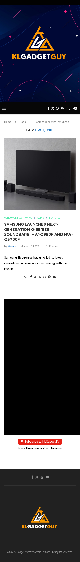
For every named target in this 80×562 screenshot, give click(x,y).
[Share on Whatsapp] (44, 276)
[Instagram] (57, 108)
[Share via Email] (54, 276)
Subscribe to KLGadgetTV (42, 441)
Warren (12, 246)
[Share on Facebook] (31, 276)
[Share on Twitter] (35, 276)
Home (7, 121)
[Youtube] (62, 108)
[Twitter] (52, 108)
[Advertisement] (41, 94)
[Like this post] (25, 276)
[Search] (68, 108)
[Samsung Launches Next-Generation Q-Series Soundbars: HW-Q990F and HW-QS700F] (40, 174)
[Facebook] (48, 108)
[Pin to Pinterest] (40, 276)
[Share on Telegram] (49, 276)
